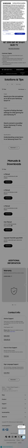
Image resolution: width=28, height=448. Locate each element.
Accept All (19, 33)
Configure (8, 33)
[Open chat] (23, 437)
